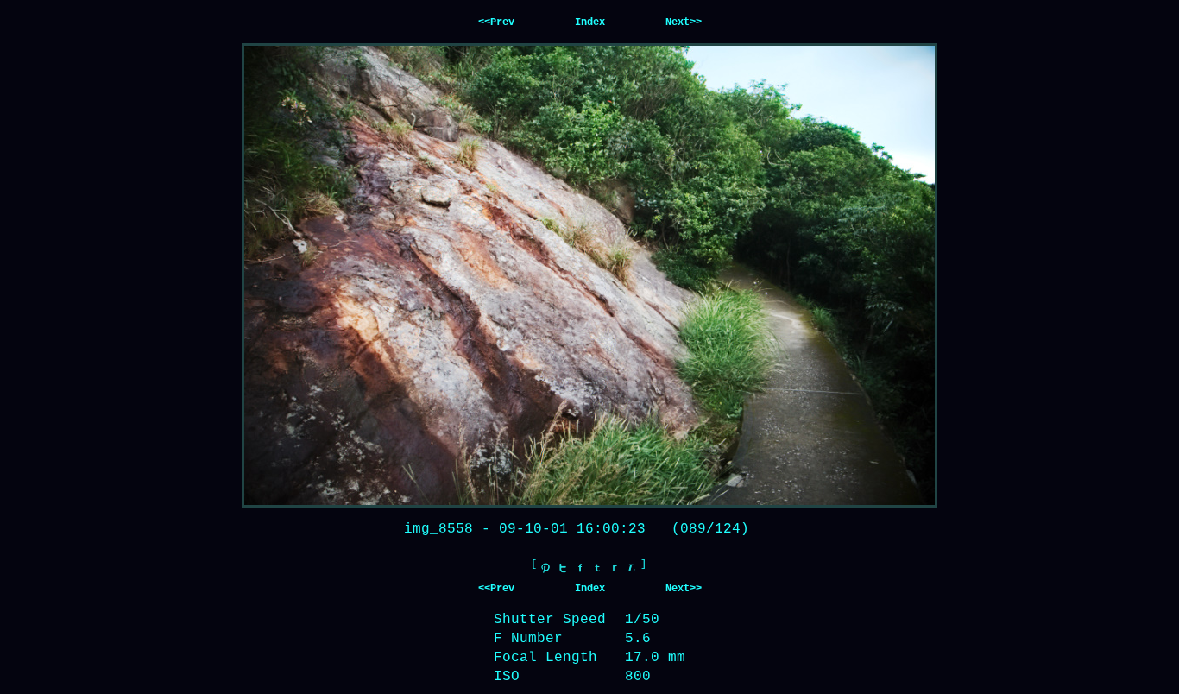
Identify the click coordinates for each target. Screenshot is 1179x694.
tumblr (597, 568)
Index (590, 22)
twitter (562, 568)
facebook (580, 568)
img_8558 (438, 529)
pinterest (545, 568)
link (631, 568)
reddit (614, 568)
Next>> (683, 22)
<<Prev (496, 22)
